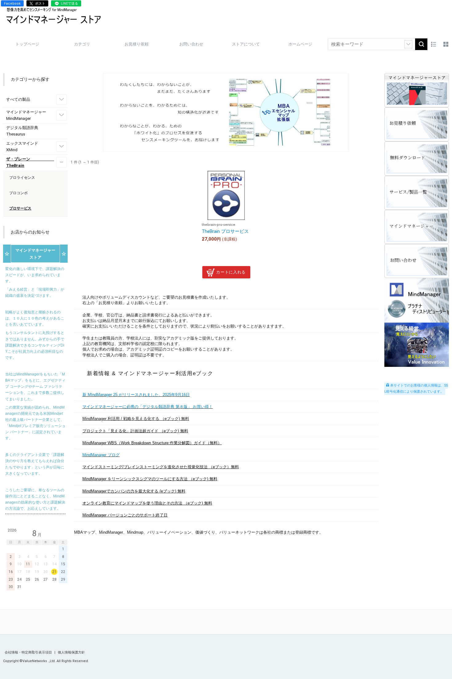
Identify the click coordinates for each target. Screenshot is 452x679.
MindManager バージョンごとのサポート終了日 (125, 515)
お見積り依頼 (137, 44)
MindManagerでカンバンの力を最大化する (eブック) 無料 (133, 491)
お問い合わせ (191, 44)
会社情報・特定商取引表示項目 (29, 652)
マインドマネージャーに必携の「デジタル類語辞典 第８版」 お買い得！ (147, 406)
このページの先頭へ (318, 547)
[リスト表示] (433, 44)
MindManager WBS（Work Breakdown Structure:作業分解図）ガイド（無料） (152, 443)
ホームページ (300, 44)
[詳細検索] (408, 44)
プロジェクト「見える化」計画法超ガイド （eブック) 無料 (135, 431)
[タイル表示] (446, 44)
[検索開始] (421, 44)
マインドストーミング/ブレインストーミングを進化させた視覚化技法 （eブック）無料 (160, 467)
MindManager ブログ (101, 455)
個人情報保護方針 (71, 652)
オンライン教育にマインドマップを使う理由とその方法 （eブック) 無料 (147, 503)
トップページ (27, 44)
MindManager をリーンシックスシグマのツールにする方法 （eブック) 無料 (149, 479)
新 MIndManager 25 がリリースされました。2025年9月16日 (136, 394)
